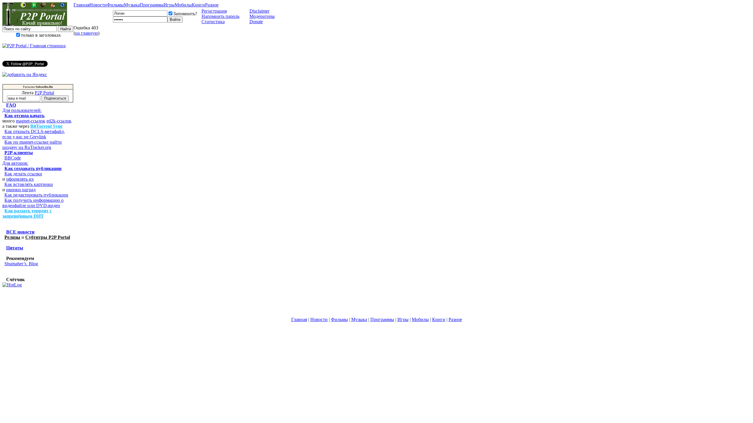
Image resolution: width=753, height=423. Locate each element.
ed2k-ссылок (58, 120)
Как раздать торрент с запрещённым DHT (27, 213)
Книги (198, 4)
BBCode (12, 157)
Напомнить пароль (220, 16)
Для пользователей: (21, 110)
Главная (81, 4)
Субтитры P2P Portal (47, 237)
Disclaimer (259, 11)
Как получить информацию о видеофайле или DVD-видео (33, 203)
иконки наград (21, 189)
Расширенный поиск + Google (38, 40)
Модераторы (262, 16)
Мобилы (183, 4)
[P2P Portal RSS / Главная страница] (34, 45)
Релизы (12, 237)
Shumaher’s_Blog (21, 263)
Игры (169, 4)
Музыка (132, 4)
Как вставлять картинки (28, 184)
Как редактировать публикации (36, 194)
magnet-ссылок (30, 120)
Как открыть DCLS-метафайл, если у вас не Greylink (33, 134)
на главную (86, 33)
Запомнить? (185, 13)
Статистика (213, 21)
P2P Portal (44, 92)
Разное (212, 4)
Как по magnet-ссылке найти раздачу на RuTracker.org (32, 145)
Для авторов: (15, 163)
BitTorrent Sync (46, 126)
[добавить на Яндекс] (24, 74)
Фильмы (115, 4)
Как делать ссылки (23, 173)
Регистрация (214, 11)
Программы (152, 4)
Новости (98, 4)
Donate (256, 21)
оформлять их (20, 179)
